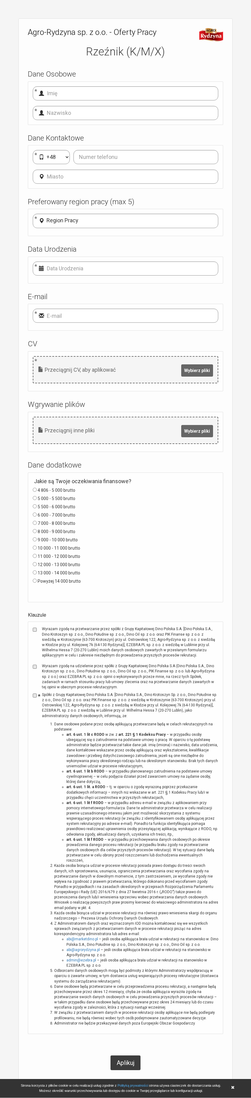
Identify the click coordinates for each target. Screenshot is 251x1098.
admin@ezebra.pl (81, 960)
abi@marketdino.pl (82, 939)
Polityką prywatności (133, 1085)
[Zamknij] (233, 1088)
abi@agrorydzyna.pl (83, 950)
